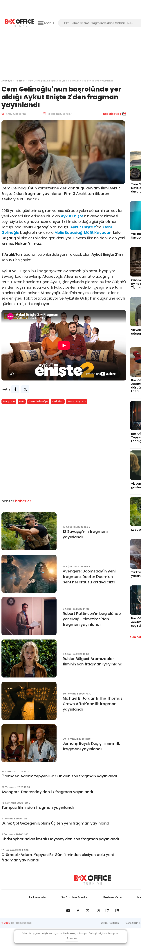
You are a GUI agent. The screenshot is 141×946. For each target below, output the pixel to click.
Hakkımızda (37, 897)
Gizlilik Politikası (110, 923)
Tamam (72, 938)
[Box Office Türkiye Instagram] (98, 911)
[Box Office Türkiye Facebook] (78, 911)
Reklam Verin (112, 897)
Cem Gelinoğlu (38, 401)
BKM (21, 401)
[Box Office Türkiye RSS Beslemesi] (117, 911)
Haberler (20, 80)
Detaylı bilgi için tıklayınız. (104, 933)
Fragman (9, 401)
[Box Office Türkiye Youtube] (68, 911)
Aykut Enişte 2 (76, 401)
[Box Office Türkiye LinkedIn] (107, 911)
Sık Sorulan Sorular (74, 897)
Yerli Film (57, 401)
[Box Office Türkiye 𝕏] (88, 911)
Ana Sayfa (6, 80)
